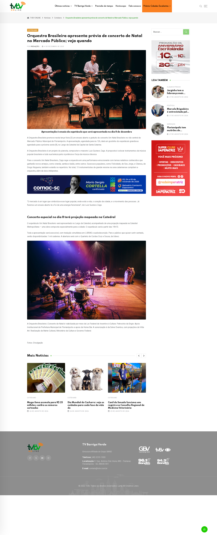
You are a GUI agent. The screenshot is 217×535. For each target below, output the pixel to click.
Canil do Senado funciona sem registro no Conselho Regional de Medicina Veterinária (126, 405)
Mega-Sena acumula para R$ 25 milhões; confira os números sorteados (45, 405)
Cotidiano (31, 398)
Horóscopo (121, 6)
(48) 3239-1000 (98, 457)
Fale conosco (135, 6)
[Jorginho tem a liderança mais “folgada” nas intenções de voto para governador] (157, 92)
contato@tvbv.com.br (98, 468)
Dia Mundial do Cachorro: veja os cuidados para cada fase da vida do (86, 405)
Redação (35, 46)
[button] (139, 355)
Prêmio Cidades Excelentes (156, 6)
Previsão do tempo (104, 6)
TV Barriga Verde (82, 6)
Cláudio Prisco (174, 87)
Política (170, 105)
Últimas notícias (62, 6)
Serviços (171, 124)
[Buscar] (201, 6)
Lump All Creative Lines (128, 486)
